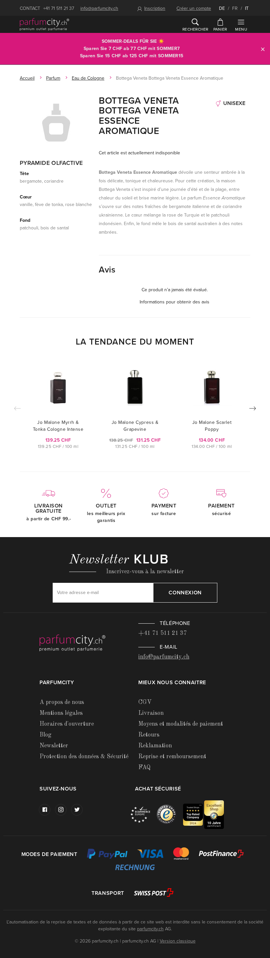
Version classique (178, 941)
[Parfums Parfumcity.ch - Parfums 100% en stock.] (44, 24)
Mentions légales (61, 713)
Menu (241, 29)
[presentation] (252, 410)
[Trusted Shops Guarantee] (170, 814)
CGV (144, 702)
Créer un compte (193, 8)
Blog (45, 735)
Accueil (27, 78)
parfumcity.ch (150, 929)
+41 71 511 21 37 (58, 8)
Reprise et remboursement (172, 757)
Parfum (53, 78)
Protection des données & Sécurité (84, 757)
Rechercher (195, 29)
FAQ (144, 767)
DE (222, 8)
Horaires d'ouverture (67, 724)
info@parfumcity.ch (99, 8)
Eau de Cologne (88, 78)
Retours (148, 735)
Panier (220, 29)
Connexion (185, 592)
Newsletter (54, 746)
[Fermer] (263, 49)
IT (247, 8)
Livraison (151, 713)
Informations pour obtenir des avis (174, 302)
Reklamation (155, 746)
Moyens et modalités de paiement (180, 724)
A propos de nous (62, 702)
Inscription (154, 8)
